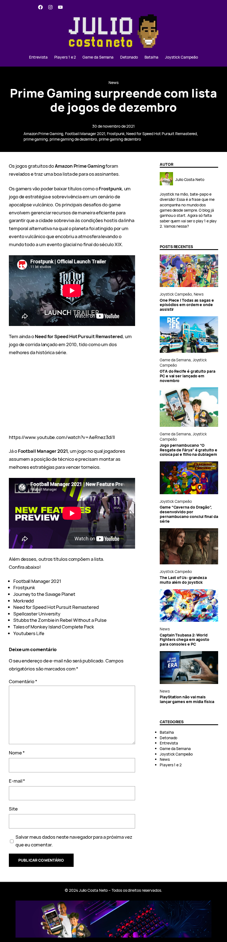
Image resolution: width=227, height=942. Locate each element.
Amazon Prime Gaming (43, 133)
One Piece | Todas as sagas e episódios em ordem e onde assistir (187, 305)
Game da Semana (175, 359)
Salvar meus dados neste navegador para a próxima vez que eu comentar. (74, 841)
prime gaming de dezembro (73, 139)
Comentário (23, 681)
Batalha (167, 732)
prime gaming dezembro (120, 139)
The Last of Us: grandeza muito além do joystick (183, 580)
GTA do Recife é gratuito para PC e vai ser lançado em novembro (187, 376)
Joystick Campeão (176, 294)
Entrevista (169, 743)
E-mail (17, 781)
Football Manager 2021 (85, 133)
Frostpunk (115, 133)
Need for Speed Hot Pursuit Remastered (161, 133)
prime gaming (36, 139)
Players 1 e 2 (171, 764)
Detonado (168, 737)
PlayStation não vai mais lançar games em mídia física (187, 699)
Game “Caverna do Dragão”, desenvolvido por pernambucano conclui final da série (189, 514)
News (113, 82)
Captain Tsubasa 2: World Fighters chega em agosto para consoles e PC (184, 640)
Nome (17, 752)
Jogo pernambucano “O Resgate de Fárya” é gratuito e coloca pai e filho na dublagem (188, 450)
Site (13, 809)
